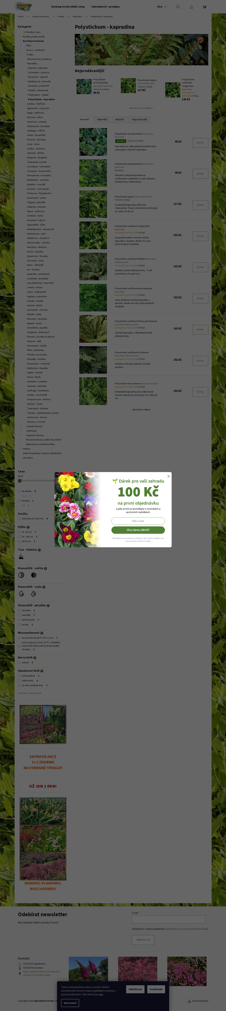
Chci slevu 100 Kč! (138, 530)
